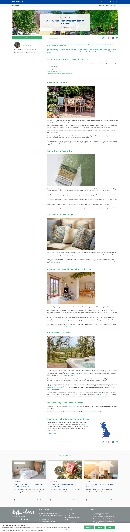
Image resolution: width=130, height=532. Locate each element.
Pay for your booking (72, 522)
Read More (40, 500)
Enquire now (51, 433)
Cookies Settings (89, 527)
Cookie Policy (70, 515)
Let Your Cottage (104, 1)
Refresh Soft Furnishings (55, 71)
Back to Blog (27, 38)
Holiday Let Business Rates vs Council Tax (62, 485)
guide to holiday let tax (69, 375)
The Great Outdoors (53, 66)
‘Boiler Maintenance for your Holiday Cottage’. (59, 326)
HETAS (72, 312)
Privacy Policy (70, 513)
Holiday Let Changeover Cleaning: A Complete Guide (28, 485)
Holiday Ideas (101, 5)
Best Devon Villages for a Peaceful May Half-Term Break (104, 521)
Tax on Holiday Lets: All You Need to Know (100, 485)
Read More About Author (21, 55)
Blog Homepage (15, 5)
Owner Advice (65, 38)
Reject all (100, 527)
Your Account (114, 1)
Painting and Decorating (54, 69)
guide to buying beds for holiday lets (98, 396)
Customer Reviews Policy (73, 517)
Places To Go (109, 5)
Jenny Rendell (53, 38)
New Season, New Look (54, 76)
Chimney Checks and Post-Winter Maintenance (60, 73)
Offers (115, 5)
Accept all (110, 527)
